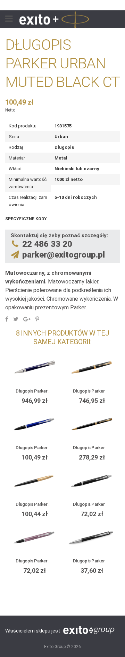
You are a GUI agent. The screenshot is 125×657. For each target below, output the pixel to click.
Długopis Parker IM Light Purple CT (50, 560)
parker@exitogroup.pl (63, 255)
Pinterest (37, 319)
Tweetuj (15, 319)
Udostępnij (6, 319)
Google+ (27, 319)
